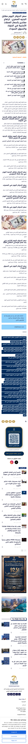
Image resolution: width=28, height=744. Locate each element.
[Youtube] (14, 694)
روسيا (8, 639)
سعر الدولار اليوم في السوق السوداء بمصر (15, 376)
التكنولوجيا (7, 626)
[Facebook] (8, 694)
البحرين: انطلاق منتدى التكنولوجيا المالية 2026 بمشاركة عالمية (13, 494)
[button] (25, 4)
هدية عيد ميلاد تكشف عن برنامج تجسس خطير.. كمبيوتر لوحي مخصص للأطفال (18, 627)
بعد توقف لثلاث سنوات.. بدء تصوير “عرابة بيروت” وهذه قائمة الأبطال (19, 652)
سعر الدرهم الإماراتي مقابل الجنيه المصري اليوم (14, 345)
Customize (14, 736)
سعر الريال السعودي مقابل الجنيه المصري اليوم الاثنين (14, 412)
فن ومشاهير (6, 652)
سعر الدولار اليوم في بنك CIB (15, 88)
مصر (25, 415)
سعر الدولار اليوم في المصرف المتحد (16, 81)
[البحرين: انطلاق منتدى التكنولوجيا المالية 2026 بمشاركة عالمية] (24, 492)
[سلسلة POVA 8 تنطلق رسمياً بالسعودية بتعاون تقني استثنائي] (24, 540)
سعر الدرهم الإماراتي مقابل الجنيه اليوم (15, 348)
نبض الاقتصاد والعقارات (17, 12)
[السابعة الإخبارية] (14, 4)
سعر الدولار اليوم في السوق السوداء (16, 96)
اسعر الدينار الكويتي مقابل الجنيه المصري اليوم (14, 338)
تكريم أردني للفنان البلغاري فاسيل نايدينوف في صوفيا (12, 473)
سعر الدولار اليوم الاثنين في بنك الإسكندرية (17, 359)
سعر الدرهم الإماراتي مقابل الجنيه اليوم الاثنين (15, 352)
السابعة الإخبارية (16, 124)
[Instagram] (19, 694)
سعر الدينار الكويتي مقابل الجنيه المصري (14, 406)
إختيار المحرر (6, 622)
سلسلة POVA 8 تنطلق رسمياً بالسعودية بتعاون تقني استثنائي (11, 542)
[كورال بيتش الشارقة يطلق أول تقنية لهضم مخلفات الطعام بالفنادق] (24, 515)
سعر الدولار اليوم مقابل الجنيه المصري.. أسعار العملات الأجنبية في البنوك (15, 67)
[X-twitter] (17, 694)
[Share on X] (23, 37)
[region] (14, 730)
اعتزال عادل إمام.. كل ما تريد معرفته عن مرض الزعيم (19, 663)
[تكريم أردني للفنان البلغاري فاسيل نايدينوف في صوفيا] (24, 472)
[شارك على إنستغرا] (11, 462)
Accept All (14, 732)
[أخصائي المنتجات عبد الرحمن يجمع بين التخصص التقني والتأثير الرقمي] (24, 504)
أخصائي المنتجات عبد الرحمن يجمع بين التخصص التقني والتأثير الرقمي (12, 506)
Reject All (14, 741)
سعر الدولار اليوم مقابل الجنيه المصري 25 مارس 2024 (16, 72)
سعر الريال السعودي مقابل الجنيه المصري (14, 408)
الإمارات (24, 342)
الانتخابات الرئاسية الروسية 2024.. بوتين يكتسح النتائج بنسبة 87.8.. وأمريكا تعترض (18, 640)
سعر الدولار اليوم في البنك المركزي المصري (16, 372)
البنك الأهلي (13, 153)
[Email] (20, 37)
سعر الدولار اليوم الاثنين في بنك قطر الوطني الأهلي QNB (15, 92)
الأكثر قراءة (6, 624)
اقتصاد (24, 12)
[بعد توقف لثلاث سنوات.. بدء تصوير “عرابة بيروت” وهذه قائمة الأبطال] (5, 651)
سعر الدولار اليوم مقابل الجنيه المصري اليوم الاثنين (15, 390)
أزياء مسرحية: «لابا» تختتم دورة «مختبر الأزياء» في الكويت (12, 483)
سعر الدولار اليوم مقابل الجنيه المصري (15, 382)
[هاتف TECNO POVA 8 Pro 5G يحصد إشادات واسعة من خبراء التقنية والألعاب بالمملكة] (24, 526)
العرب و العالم (6, 637)
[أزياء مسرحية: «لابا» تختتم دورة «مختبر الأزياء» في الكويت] (24, 481)
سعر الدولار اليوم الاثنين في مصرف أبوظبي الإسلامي (16, 367)
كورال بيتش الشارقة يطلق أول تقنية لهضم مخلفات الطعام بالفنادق (12, 517)
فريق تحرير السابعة (17, 32)
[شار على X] (16, 462)
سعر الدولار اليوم (21, 355)
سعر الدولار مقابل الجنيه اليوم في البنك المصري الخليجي (15, 85)
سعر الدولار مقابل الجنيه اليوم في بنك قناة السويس (15, 77)
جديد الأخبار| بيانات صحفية (6, 662)
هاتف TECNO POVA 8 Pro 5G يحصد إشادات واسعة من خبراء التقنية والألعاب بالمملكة (11, 529)
